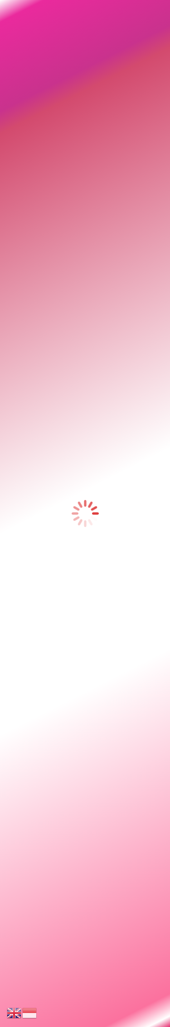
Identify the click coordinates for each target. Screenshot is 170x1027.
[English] (14, 1012)
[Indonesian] (30, 1012)
